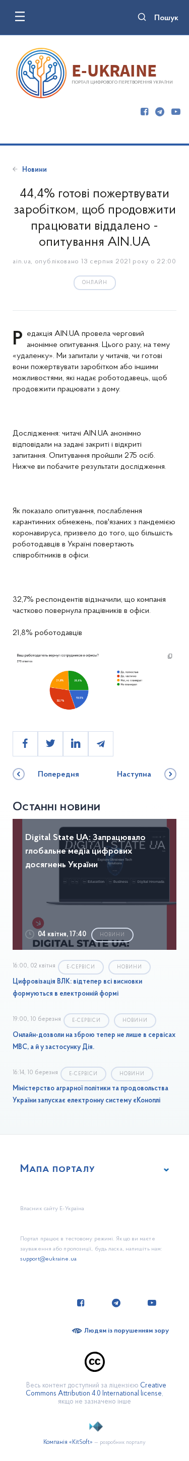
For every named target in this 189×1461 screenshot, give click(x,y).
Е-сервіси (81, 967)
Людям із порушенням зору (126, 1331)
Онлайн (94, 283)
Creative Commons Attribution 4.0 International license (96, 1390)
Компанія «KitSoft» (68, 1442)
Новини (34, 170)
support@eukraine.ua (48, 1259)
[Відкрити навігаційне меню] (20, 16)
